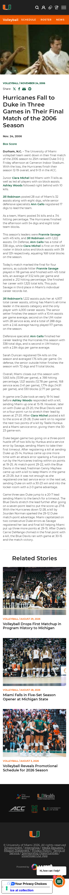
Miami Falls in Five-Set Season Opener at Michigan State (29, 697)
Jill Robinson (12, 196)
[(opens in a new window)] (23, 796)
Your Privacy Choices (31, 884)
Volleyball (10, 19)
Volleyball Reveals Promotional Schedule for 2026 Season (30, 768)
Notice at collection (19, 890)
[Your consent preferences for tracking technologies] (6, 888)
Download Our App (35, 856)
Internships (32, 848)
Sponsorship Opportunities (40, 853)
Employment (13, 848)
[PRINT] (29, 88)
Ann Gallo (37, 204)
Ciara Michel (20, 178)
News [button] (60, 19)
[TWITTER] (13, 88)
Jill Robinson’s (12, 298)
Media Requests (53, 848)
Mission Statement (17, 850)
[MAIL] (23, 89)
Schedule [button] (28, 19)
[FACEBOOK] (18, 88)
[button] (63, 7)
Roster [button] (46, 19)
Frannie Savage (50, 234)
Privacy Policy (42, 850)
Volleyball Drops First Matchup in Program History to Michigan (32, 626)
